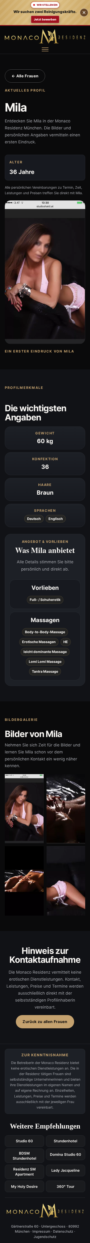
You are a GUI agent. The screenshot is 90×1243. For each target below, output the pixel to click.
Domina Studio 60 (65, 1154)
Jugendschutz (45, 1237)
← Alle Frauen (25, 75)
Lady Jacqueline (65, 1170)
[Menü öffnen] (45, 49)
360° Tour (65, 1186)
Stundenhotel (65, 1141)
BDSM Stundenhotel (24, 1156)
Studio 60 (24, 1141)
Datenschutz (63, 1231)
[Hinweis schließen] (84, 12)
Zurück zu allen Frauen (45, 1021)
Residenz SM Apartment (24, 1172)
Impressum (41, 1231)
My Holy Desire (24, 1186)
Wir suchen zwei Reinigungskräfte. (45, 11)
